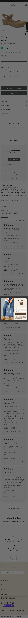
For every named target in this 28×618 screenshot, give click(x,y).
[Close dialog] (26, 298)
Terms (21, 318)
